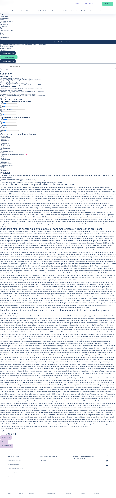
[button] (10, 10)
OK (1, 71)
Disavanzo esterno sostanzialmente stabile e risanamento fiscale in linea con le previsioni (23, 181)
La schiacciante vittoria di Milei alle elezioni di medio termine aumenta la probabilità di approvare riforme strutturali (31, 182)
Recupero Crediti (12, 472)
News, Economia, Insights (48, 456)
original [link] (44, 44)
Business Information (13, 464)
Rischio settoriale (6, 48)
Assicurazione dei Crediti (14, 460)
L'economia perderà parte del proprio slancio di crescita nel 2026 (17, 179)
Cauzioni (10, 476)
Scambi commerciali (7, 46)
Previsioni (4, 50)
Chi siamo (43, 460)
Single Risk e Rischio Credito (16, 468)
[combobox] (58, 67)
